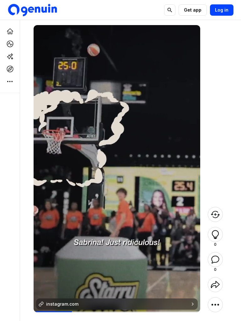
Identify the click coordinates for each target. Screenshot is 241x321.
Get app (192, 10)
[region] (117, 311)
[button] (215, 234)
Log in (221, 10)
